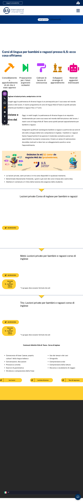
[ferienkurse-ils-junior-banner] (41, 152)
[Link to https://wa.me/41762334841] (5, 103)
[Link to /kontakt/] (5, 107)
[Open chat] (78, 497)
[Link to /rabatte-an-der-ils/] (5, 112)
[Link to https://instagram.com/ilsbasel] (5, 94)
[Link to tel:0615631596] (5, 98)
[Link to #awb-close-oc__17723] (5, 121)
